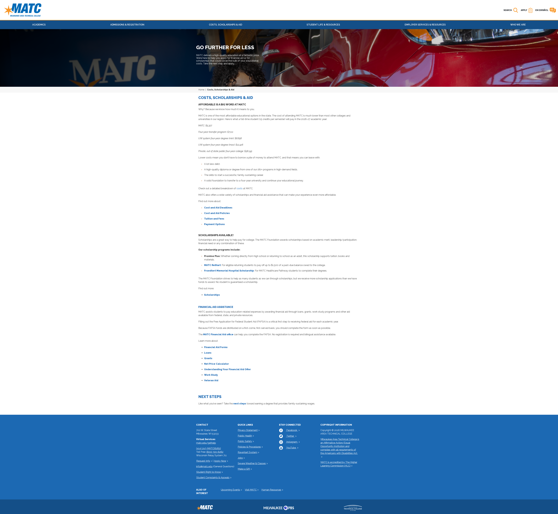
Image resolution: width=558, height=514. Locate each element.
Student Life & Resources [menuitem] (323, 24)
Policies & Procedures (249, 446)
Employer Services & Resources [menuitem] (425, 24)
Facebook (292, 430)
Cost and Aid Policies (217, 213)
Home (201, 90)
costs (240, 188)
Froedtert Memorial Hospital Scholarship (229, 270)
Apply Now (220, 461)
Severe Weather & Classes (252, 463)
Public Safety (245, 441)
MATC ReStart (212, 265)
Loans (207, 352)
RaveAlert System (247, 452)
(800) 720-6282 (214, 452)
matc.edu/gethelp (206, 443)
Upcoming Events (230, 489)
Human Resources (271, 489)
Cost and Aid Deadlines (218, 207)
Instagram (292, 441)
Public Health (245, 435)
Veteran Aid (211, 380)
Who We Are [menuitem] (518, 24)
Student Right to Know (208, 472)
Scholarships (212, 294)
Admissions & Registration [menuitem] (127, 24)
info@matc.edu (204, 466)
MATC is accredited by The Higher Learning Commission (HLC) (338, 464)
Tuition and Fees (214, 218)
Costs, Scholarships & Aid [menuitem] (225, 24)
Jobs (240, 458)
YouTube (291, 447)
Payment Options (214, 224)
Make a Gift (244, 469)
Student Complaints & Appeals (212, 477)
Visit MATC (251, 489)
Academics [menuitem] (39, 24)
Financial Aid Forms (216, 347)
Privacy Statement (248, 430)
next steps (239, 403)
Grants (208, 358)
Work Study (211, 375)
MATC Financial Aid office (218, 334)
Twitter (290, 436)
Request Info (203, 461)
